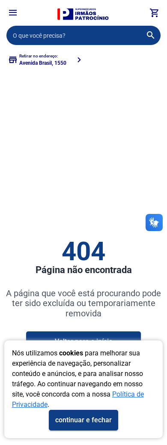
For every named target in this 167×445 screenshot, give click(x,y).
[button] (12, 13)
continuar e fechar (83, 420)
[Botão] (12, 12)
